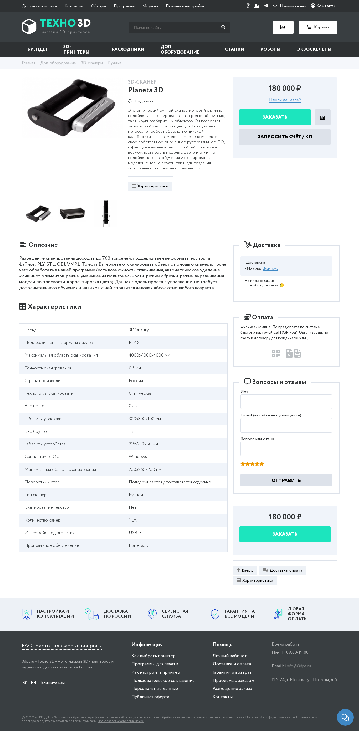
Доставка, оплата (286, 570)
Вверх (247, 570)
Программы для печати (154, 664)
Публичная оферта (150, 697)
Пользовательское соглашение (163, 680)
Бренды (37, 49)
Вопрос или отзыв (257, 439)
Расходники (128, 49)
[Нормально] (252, 464)
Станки (234, 49)
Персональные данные (154, 689)
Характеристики (152, 186)
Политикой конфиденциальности (270, 717)
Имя (244, 392)
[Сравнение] (283, 27)
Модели (150, 6)
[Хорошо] (257, 464)
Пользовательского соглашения (121, 721)
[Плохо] (247, 464)
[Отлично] (261, 464)
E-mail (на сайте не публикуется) (270, 415)
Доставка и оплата (39, 6)
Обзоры (98, 6)
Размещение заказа (232, 689)
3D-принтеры (76, 50)
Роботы (270, 49)
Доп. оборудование (180, 50)
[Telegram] (266, 6)
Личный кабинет (230, 656)
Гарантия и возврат (232, 672)
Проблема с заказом (233, 680)
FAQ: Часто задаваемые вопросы (62, 646)
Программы (124, 6)
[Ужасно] (242, 464)
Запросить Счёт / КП (285, 137)
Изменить (270, 269)
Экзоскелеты (314, 49)
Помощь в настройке (185, 6)
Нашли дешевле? (285, 100)
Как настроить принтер (155, 672)
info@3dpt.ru (298, 666)
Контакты (74, 6)
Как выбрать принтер (153, 656)
